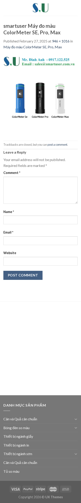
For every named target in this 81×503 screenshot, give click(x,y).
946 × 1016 (61, 41)
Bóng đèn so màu (16, 428)
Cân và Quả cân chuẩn (20, 419)
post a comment (57, 144)
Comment (11, 173)
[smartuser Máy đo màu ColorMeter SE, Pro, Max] (40, 95)
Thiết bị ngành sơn (17, 454)
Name (8, 212)
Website (9, 253)
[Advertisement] (40, 349)
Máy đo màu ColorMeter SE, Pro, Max (32, 47)
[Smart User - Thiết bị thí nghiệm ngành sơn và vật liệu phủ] (40, 8)
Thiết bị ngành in (16, 445)
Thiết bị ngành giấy (18, 436)
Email (8, 232)
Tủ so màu (11, 471)
